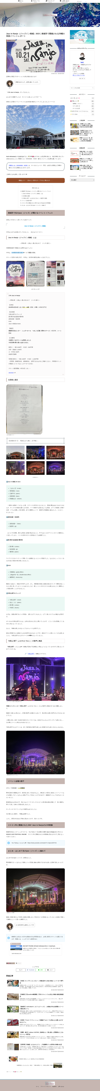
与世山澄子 (31, 653)
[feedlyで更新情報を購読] (82, 78)
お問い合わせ (61, 1086)
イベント (19, 963)
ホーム (37, 1086)
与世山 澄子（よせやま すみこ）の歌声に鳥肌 (35, 198)
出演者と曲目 (26, 196)
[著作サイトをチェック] (80, 78)
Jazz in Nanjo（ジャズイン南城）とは (33, 193)
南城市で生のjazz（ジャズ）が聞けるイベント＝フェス (36, 191)
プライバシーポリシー (46, 1086)
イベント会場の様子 (27, 200)
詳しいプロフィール (79, 75)
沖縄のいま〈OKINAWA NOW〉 (19, 165)
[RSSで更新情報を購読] (84, 78)
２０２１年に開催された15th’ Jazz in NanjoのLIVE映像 (36, 203)
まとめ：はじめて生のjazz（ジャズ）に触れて (34, 205)
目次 (33, 188)
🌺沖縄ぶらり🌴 (11, 963)
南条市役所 (11, 372)
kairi (82, 62)
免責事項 (54, 1086)
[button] (50, 970)
